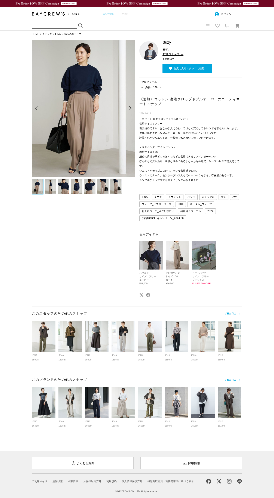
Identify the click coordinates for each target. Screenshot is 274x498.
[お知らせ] (227, 25)
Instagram (168, 59)
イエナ (158, 197)
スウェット (174, 197)
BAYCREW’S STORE (58, 14)
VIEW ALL (230, 313)
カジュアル (208, 197)
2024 (210, 211)
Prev (36, 108)
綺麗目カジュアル (190, 211)
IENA (58, 34)
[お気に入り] (217, 25)
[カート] (237, 25)
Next (130, 108)
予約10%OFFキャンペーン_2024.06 (163, 218)
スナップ (47, 34)
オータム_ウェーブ (201, 204)
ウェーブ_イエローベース (156, 204)
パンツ (191, 197)
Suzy (166, 42)
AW (234, 197)
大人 (223, 197)
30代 (180, 204)
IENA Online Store (172, 54)
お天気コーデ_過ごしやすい (158, 211)
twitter (141, 295)
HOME (35, 34)
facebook (148, 295)
